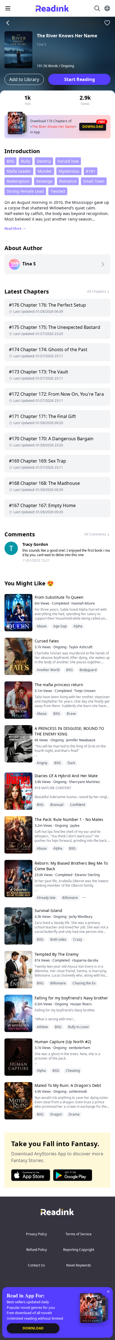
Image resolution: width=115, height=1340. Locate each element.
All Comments (95, 534)
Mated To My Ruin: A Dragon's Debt (68, 1085)
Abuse (42, 626)
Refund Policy (36, 1249)
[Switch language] (107, 8)
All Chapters (96, 291)
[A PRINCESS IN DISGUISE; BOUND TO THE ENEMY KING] (17, 743)
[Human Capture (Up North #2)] (17, 1056)
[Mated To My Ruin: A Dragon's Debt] (17, 1100)
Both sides (58, 939)
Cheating (73, 1070)
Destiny (44, 161)
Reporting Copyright (78, 1249)
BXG (10, 161)
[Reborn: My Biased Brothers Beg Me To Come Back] (17, 878)
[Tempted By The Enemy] (17, 969)
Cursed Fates (47, 641)
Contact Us (36, 1265)
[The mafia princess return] (17, 699)
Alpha (77, 626)
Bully (25, 161)
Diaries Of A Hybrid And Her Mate (66, 775)
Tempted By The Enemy (56, 954)
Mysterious (69, 171)
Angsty (42, 763)
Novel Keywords (78, 1265)
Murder (45, 171)
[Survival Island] (17, 925)
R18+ (90, 171)
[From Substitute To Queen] (17, 612)
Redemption (18, 181)
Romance (67, 181)
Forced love (68, 161)
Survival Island (48, 910)
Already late (46, 897)
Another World (48, 669)
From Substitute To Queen (59, 597)
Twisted (58, 191)
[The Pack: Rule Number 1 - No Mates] (17, 834)
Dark (71, 763)
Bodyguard (88, 669)
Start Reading (79, 79)
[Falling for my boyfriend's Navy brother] (17, 1013)
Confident (77, 804)
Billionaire (70, 897)
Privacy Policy (36, 1234)
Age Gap (60, 626)
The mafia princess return (59, 684)
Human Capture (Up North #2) (63, 1041)
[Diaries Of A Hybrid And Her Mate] (17, 791)
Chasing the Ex (84, 983)
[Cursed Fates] (17, 656)
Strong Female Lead (25, 191)
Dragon (56, 1114)
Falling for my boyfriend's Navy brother (71, 998)
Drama (74, 1114)
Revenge (44, 181)
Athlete (42, 1026)
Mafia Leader (19, 171)
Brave (71, 713)
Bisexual (56, 804)
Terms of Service (79, 1234)
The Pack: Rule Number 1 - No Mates (69, 819)
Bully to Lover (78, 1026)
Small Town (93, 181)
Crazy (77, 939)
